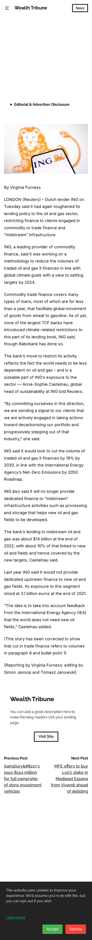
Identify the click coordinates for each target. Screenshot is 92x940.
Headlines (14, 26)
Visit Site (46, 736)
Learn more (15, 917)
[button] (7, 8)
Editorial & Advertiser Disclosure (41, 104)
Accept (52, 929)
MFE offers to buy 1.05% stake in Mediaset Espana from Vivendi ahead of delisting (69, 779)
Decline (75, 929)
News (80, 8)
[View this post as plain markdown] (76, 79)
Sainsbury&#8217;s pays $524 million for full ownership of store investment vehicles (22, 779)
